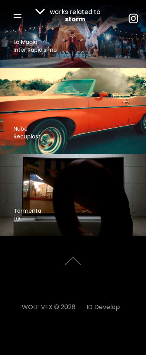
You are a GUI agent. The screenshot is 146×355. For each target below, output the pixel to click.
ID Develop (103, 307)
